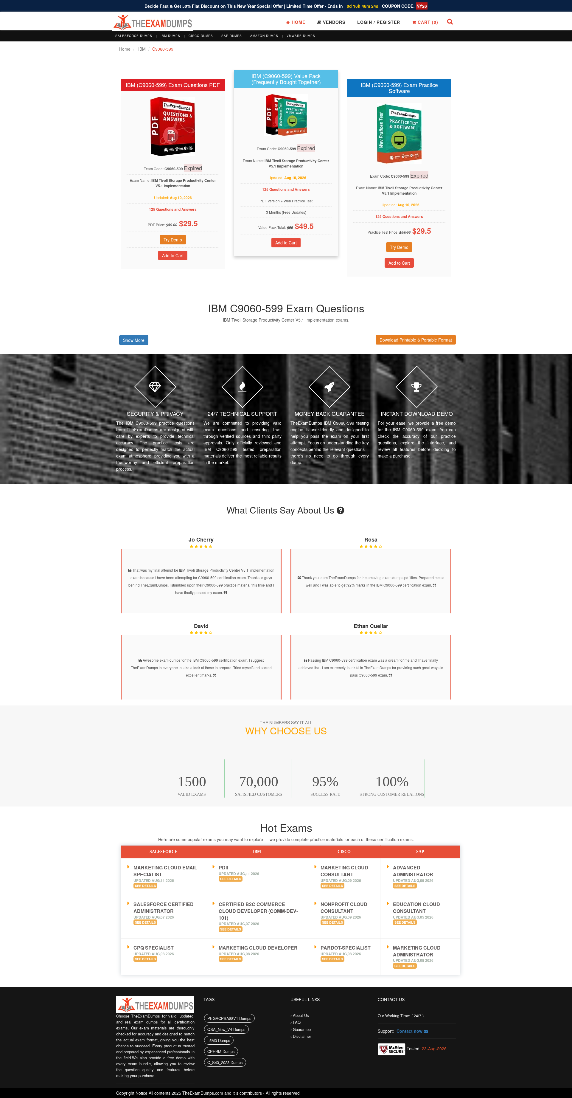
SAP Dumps (231, 36)
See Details (145, 885)
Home (297, 22)
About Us (301, 1015)
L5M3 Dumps (218, 1040)
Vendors (333, 22)
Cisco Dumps (201, 36)
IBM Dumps (170, 36)
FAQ (297, 1022)
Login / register (378, 22)
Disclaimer (302, 1036)
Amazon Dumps (264, 36)
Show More (133, 340)
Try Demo (173, 240)
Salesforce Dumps (133, 36)
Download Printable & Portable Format (416, 340)
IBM (142, 49)
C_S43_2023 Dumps (225, 1062)
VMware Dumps (301, 36)
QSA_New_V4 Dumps (226, 1029)
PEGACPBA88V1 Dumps (229, 1018)
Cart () (427, 22)
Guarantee (302, 1029)
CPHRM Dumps (221, 1051)
